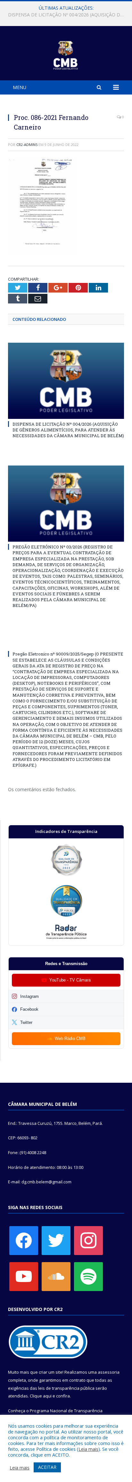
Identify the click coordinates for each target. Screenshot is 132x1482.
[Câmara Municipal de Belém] (66, 54)
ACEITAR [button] (47, 1467)
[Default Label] (23, 1276)
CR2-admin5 (26, 144)
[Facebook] (23, 1240)
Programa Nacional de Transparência (66, 1411)
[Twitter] (56, 1240)
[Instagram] (88, 1240)
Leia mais (88, 1449)
